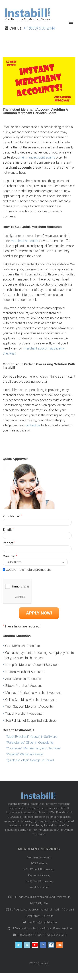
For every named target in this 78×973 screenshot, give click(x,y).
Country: (10, 556)
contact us (32, 425)
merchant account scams (37, 157)
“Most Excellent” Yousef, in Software (31, 736)
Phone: (9, 543)
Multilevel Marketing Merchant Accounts (33, 692)
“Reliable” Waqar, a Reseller (25, 754)
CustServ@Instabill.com (42, 922)
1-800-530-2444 (26, 934)
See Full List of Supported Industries (30, 720)
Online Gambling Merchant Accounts (30, 700)
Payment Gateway (39, 875)
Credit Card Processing (39, 881)
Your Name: (12, 516)
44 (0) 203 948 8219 (54, 934)
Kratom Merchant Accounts (24, 672)
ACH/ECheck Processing (39, 869)
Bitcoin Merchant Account (23, 685)
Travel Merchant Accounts (23, 713)
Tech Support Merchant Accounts (29, 706)
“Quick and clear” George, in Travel (30, 760)
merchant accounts (24, 241)
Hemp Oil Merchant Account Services (31, 665)
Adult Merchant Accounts (23, 679)
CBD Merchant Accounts (22, 646)
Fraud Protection (39, 887)
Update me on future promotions (29, 569)
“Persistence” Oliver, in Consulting (29, 742)
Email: (8, 529)
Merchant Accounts (39, 857)
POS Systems (39, 863)
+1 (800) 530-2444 (39, 28)
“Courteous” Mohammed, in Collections (33, 748)
